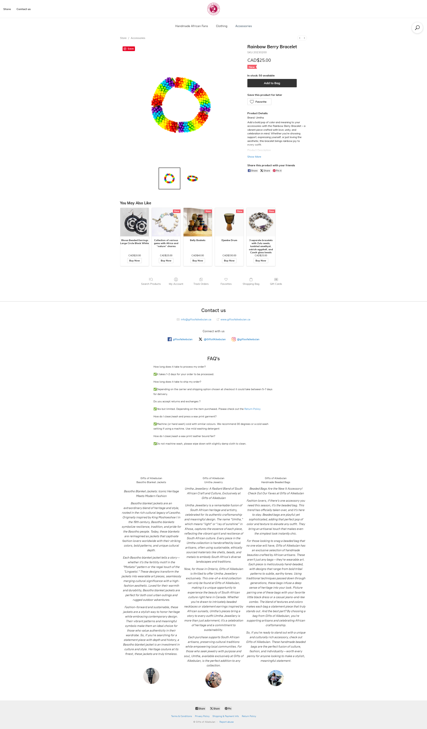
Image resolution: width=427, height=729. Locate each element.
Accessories (243, 26)
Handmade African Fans (191, 26)
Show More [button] (254, 156)
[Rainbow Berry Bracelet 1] (192, 178)
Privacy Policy (202, 716)
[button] (259, 101)
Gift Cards (276, 283)
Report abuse (227, 721)
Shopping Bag (251, 283)
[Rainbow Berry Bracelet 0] (169, 178)
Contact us (24, 9)
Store (7, 9)
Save (131, 48)
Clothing (221, 26)
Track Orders (201, 283)
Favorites (226, 283)
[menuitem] (299, 38)
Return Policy (252, 408)
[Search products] (417, 28)
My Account (176, 283)
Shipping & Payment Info (225, 716)
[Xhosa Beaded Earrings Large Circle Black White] (134, 222)
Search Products (151, 283)
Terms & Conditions (181, 716)
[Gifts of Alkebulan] (213, 9)
